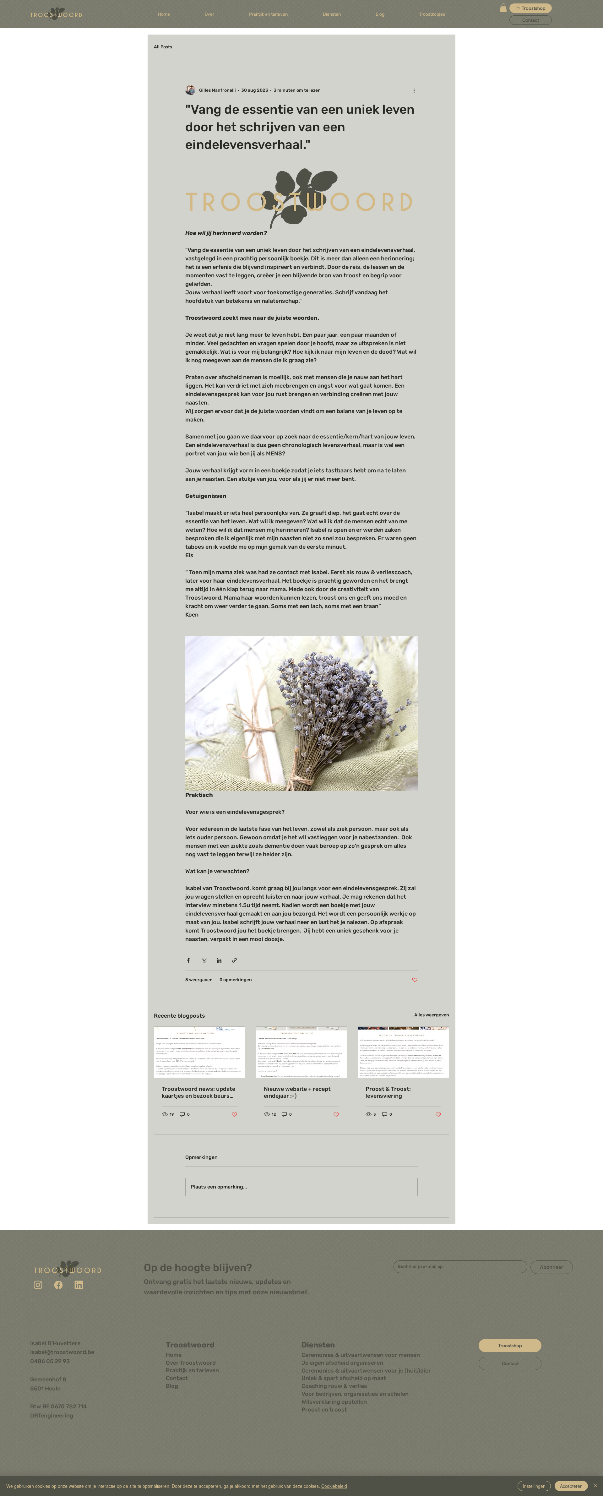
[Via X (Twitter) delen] (204, 960)
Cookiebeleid (334, 1486)
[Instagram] (38, 1285)
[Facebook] (58, 1285)
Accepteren (571, 1486)
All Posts (163, 47)
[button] (332, 14)
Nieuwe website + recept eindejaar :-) (297, 1092)
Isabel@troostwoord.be (62, 1352)
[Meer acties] (414, 90)
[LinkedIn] (79, 1285)
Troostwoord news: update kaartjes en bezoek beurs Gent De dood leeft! (198, 1092)
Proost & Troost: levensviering (388, 1092)
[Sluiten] (595, 1486)
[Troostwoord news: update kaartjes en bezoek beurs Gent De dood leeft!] (199, 1052)
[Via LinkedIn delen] (219, 960)
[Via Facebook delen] (188, 960)
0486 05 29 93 (50, 1361)
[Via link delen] (234, 960)
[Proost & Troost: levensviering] (403, 1052)
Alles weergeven (431, 1015)
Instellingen (534, 1486)
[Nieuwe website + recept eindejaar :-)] (301, 1052)
